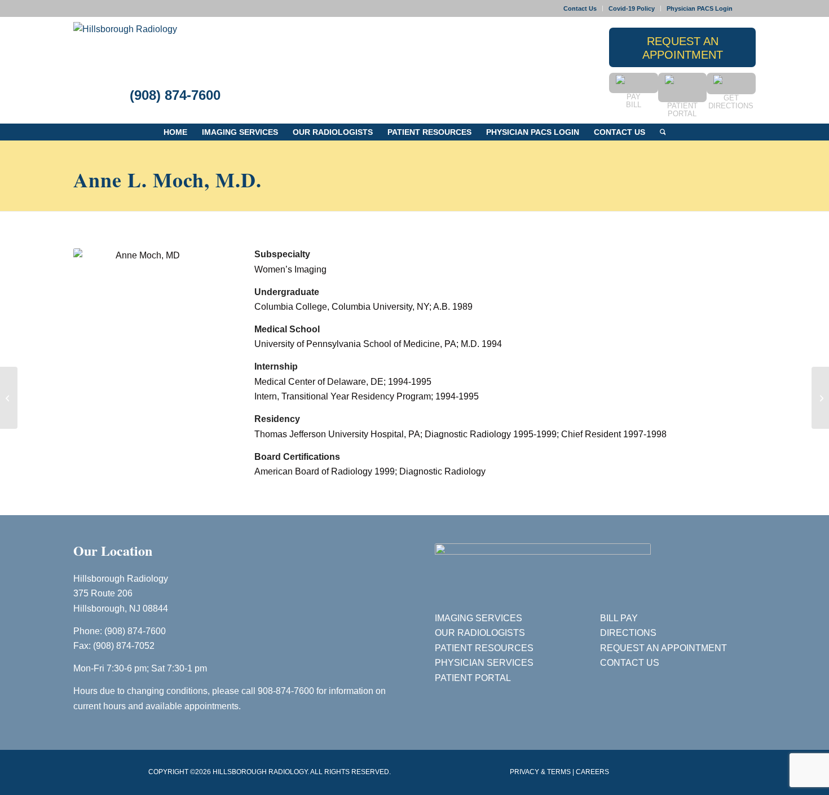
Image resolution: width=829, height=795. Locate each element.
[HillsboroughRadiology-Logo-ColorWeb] (125, 47)
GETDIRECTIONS (730, 102)
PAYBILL (633, 101)
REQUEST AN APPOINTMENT (663, 648)
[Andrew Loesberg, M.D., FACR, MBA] (8, 398)
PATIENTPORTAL (682, 110)
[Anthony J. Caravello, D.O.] (820, 398)
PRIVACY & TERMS (540, 772)
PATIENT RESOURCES (484, 648)
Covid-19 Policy (631, 8)
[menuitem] (580, 8)
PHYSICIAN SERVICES (484, 662)
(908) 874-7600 (175, 95)
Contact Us (580, 8)
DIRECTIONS (628, 633)
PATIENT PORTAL (473, 678)
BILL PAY (619, 618)
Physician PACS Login (700, 8)
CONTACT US (629, 662)
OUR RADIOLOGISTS (480, 633)
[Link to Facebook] (747, 8)
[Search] (662, 132)
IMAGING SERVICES (478, 618)
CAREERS (592, 772)
